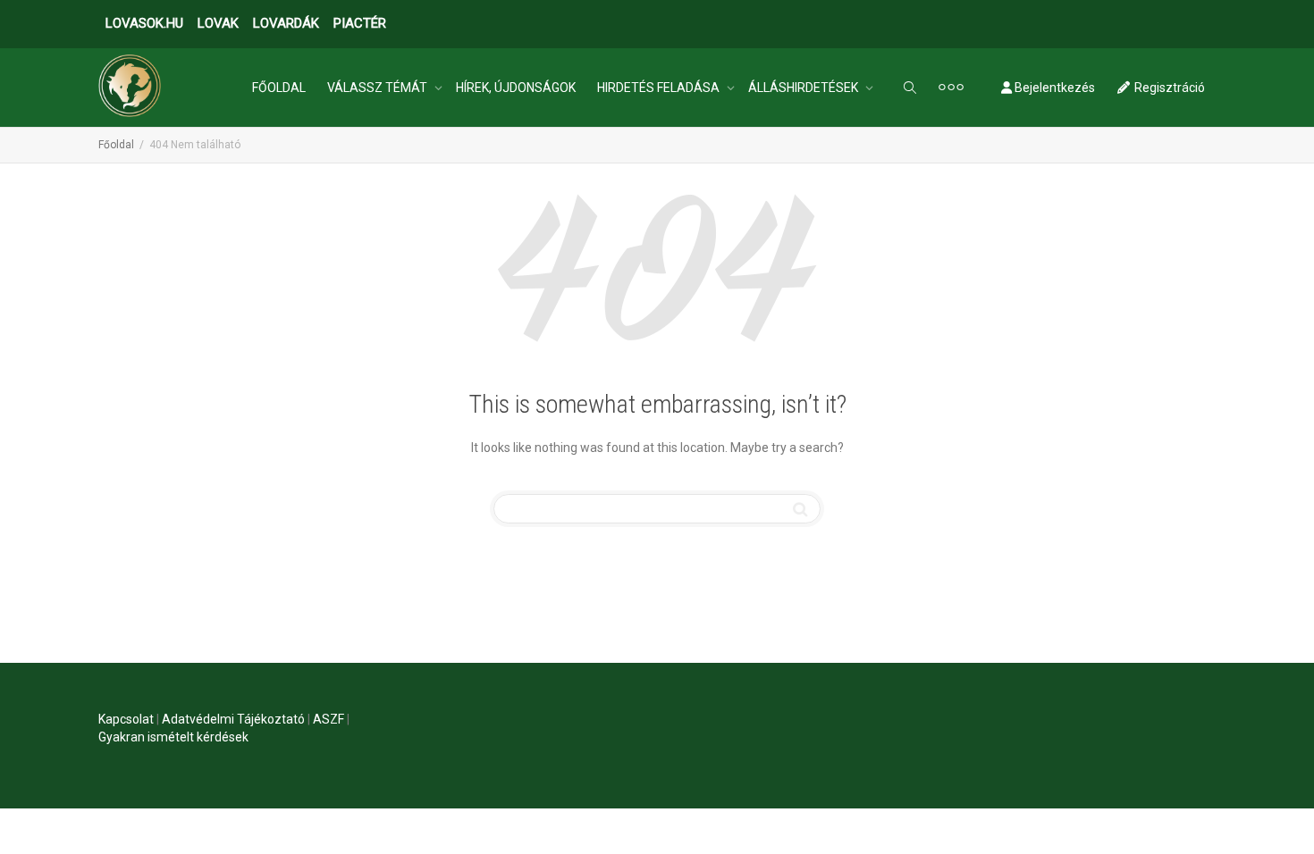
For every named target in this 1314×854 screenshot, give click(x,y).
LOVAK (218, 23)
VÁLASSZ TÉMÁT (378, 87)
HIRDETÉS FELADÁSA (659, 87)
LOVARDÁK (286, 23)
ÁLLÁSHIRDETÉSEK (804, 87)
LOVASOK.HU (144, 23)
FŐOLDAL (279, 87)
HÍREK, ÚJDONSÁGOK (516, 87)
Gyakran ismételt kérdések (173, 737)
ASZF (328, 719)
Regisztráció (1168, 87)
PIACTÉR (359, 23)
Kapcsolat (126, 719)
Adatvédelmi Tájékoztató (233, 719)
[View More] (951, 87)
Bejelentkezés (1053, 87)
